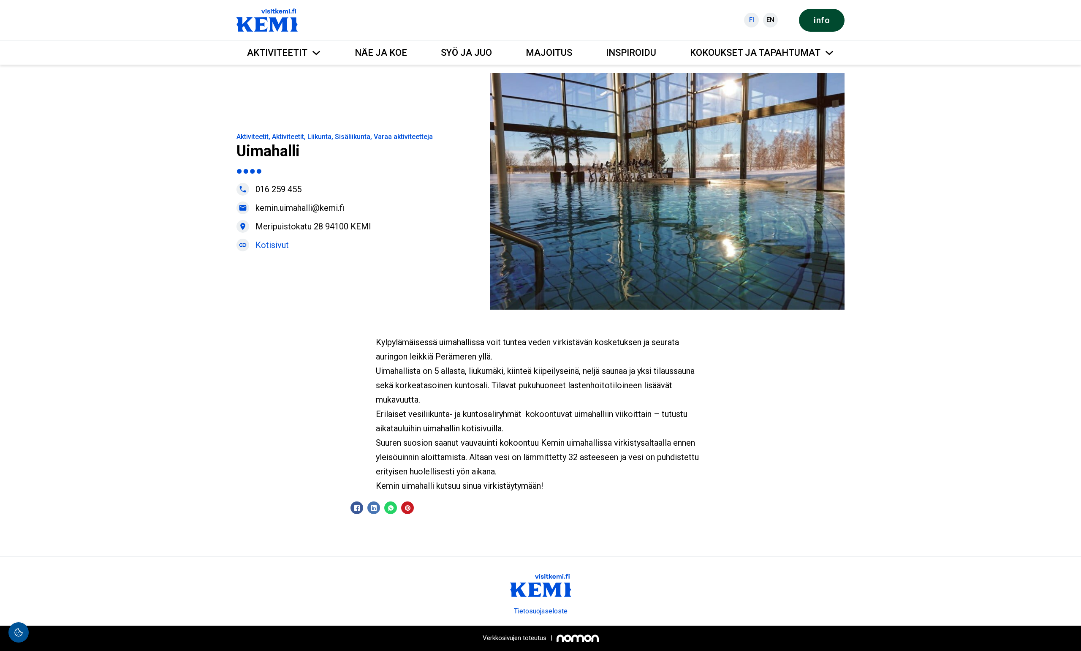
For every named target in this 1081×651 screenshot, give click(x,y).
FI (751, 20)
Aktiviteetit (277, 52)
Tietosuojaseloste (541, 611)
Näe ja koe (381, 52)
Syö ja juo (466, 52)
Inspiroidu (631, 52)
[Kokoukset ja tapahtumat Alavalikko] (829, 52)
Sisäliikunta (352, 137)
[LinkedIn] (373, 507)
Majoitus (549, 52)
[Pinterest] (407, 507)
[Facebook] (356, 507)
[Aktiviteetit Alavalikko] (316, 52)
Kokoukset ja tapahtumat (755, 52)
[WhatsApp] (390, 507)
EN (770, 20)
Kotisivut (272, 245)
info (822, 20)
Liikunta (319, 137)
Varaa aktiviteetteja (403, 137)
